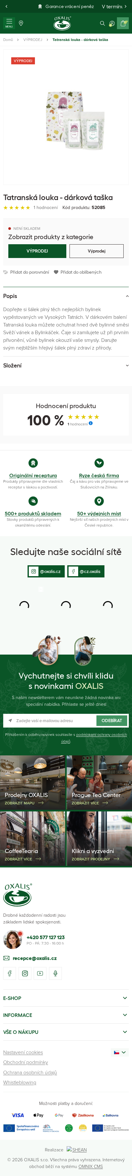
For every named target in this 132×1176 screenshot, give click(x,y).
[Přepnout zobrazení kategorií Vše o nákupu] (125, 1032)
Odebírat (112, 720)
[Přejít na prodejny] (21, 23)
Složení (12, 365)
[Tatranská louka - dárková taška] (66, 117)
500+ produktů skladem (33, 513)
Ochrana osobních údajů (30, 1072)
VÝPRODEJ (32, 39)
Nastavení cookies (23, 1052)
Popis (10, 296)
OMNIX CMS (90, 1166)
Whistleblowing (19, 1082)
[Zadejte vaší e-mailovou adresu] (66, 721)
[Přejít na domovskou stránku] (17, 894)
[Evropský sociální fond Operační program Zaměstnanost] (110, 1128)
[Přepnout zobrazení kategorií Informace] (125, 1015)
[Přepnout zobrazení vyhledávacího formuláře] (102, 23)
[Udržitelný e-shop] (69, 1128)
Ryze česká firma (99, 475)
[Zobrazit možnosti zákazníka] (112, 23)
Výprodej (96, 251)
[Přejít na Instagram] (25, 973)
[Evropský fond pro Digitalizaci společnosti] (31, 1128)
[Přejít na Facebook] (9, 973)
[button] (6, 6)
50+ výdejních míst (99, 513)
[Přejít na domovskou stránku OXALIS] (62, 23)
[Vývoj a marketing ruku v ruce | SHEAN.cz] (77, 1149)
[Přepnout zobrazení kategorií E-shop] (125, 998)
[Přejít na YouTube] (40, 973)
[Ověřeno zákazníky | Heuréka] (83, 1128)
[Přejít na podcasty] (55, 973)
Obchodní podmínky (25, 1062)
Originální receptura (33, 475)
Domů (8, 39)
